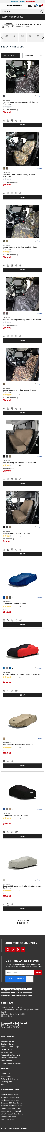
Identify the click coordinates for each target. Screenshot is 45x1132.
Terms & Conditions (9, 1058)
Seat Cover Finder (8, 1119)
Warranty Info (6, 1082)
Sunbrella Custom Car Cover (14, 604)
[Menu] (3, 6)
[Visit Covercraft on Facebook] (18, 949)
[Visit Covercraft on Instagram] (7, 949)
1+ (12, 597)
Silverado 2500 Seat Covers (11, 1106)
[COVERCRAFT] (14, 6)
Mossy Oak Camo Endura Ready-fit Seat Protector (19, 391)
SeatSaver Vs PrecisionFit (11, 1111)
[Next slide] (43, 37)
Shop (22, 125)
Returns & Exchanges (9, 1079)
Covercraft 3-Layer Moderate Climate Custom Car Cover (22, 887)
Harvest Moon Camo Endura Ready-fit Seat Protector (20, 103)
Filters (10, 56)
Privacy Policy (6, 1052)
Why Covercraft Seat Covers (12, 1114)
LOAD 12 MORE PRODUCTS (22, 921)
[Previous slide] (2, 37)
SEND (38, 972)
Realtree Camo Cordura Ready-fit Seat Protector (19, 175)
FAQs (3, 1084)
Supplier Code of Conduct (11, 1063)
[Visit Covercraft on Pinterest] (12, 949)
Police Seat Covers (8, 1117)
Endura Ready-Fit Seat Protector (16, 533)
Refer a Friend (6, 1061)
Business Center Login (10, 1047)
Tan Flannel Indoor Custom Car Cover (18, 745)
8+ (13, 668)
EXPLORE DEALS (31, 1)
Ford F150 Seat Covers (10, 1095)
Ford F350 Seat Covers (10, 1100)
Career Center (6, 1049)
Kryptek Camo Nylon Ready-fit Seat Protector (22, 320)
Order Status (6, 1076)
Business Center (7, 1044)
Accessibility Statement (10, 1055)
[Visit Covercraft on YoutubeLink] (23, 949)
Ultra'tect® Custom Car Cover (15, 815)
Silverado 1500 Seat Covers (11, 1103)
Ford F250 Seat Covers (10, 1097)
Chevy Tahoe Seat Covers (11, 1108)
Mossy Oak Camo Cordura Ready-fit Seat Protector (20, 248)
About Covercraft (7, 1041)
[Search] (41, 11)
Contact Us (5, 1073)
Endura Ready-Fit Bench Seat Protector (19, 463)
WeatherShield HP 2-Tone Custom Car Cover (21, 674)
